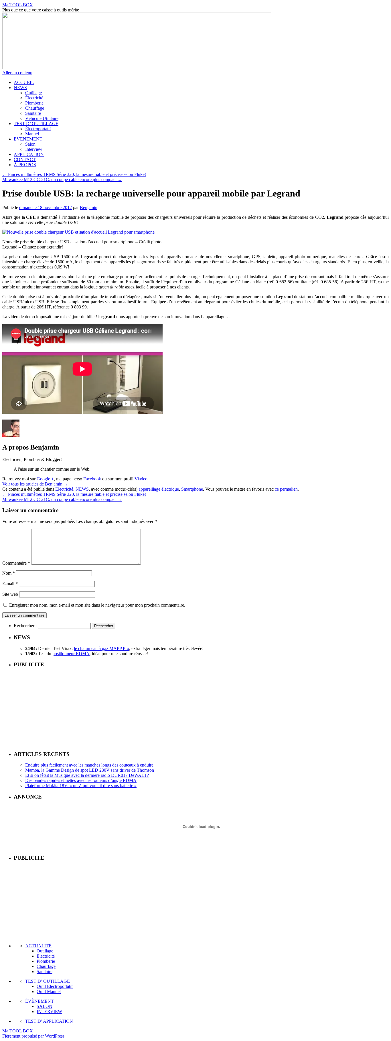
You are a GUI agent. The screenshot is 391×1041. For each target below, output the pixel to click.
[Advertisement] (201, 709)
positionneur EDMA (71, 653)
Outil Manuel (49, 991)
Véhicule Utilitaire (41, 118)
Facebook (92, 478)
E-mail (10, 583)
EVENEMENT (28, 139)
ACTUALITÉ (38, 945)
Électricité (34, 97)
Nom (8, 573)
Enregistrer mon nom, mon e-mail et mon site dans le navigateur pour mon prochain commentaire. (97, 605)
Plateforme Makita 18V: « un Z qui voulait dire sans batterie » (81, 785)
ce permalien (286, 489)
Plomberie (34, 103)
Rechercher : (25, 625)
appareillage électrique (159, 489)
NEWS (20, 87)
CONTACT (25, 159)
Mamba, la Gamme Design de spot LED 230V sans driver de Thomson (89, 770)
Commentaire (16, 563)
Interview (33, 149)
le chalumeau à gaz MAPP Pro (101, 648)
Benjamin (88, 207)
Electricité (64, 489)
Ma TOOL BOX (17, 4)
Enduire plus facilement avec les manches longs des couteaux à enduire (89, 765)
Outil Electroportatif (55, 986)
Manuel (32, 133)
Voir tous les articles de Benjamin (35, 484)
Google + (45, 478)
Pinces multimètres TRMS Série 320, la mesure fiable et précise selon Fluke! (74, 174)
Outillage (33, 92)
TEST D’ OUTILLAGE (36, 123)
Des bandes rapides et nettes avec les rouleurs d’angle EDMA (81, 780)
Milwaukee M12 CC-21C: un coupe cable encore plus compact (62, 179)
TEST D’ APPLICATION (49, 1021)
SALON (44, 1006)
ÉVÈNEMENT (39, 1001)
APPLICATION (29, 154)
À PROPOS (25, 164)
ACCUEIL (24, 82)
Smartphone (192, 489)
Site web (10, 594)
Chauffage (34, 108)
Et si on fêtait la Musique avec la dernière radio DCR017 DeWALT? (87, 775)
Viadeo (141, 478)
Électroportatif (38, 128)
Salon (30, 144)
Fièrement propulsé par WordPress (33, 1036)
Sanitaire (33, 113)
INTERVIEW (49, 1011)
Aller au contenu (17, 72)
